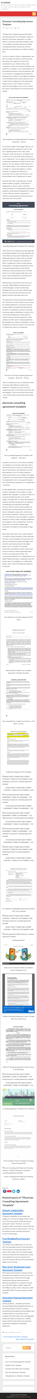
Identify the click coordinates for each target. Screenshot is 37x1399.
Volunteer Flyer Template (13, 1365)
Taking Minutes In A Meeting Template (17, 1376)
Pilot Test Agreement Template (15, 1372)
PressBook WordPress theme (22, 1397)
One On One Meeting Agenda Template (18, 1362)
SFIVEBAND (5, 3)
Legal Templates (9, 1332)
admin (18, 28)
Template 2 (18, 1332)
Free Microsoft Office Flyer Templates (17, 1369)
